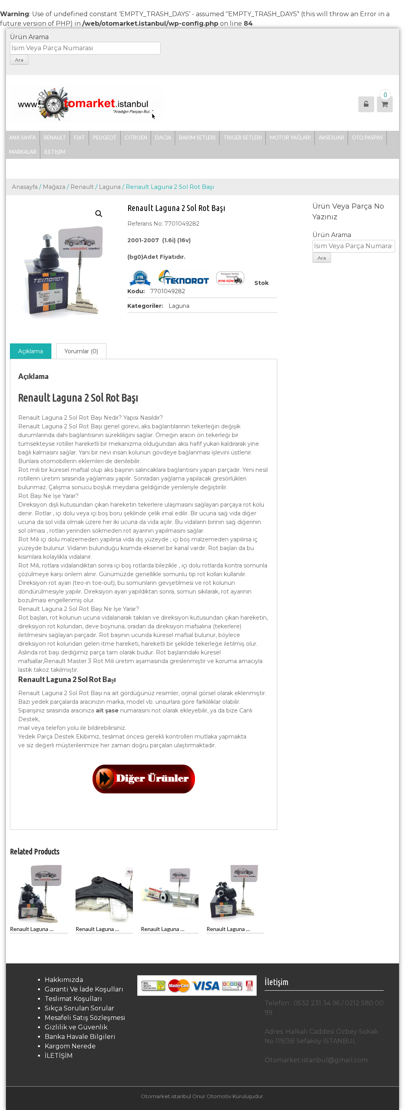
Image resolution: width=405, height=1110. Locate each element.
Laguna (110, 186)
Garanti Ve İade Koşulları (84, 989)
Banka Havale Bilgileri (80, 1036)
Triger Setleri (242, 137)
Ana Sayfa (22, 137)
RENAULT (55, 137)
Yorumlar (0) (81, 351)
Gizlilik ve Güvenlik (76, 1027)
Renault (82, 186)
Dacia (163, 137)
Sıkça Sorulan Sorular (79, 1008)
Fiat (79, 137)
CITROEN (136, 137)
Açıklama (30, 351)
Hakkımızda (64, 980)
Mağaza (54, 186)
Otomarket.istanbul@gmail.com (316, 1060)
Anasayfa (25, 186)
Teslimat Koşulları (73, 999)
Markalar (22, 152)
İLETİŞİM (54, 152)
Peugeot (105, 137)
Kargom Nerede (70, 1046)
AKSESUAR (331, 137)
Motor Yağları (290, 137)
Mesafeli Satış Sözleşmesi (85, 1017)
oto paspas (367, 137)
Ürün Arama (29, 37)
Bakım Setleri (197, 137)
